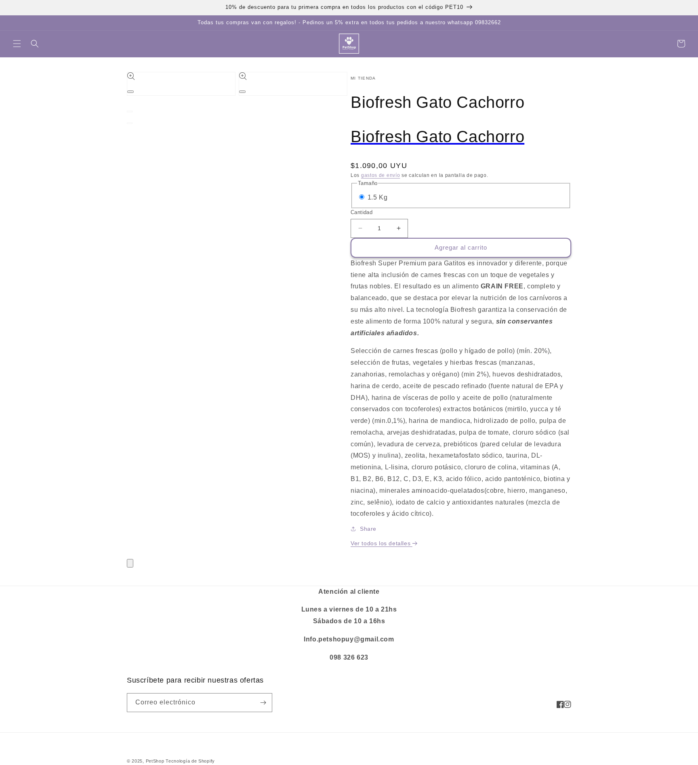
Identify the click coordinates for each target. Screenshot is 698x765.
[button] (17, 44)
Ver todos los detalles (381, 543)
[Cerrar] (130, 563)
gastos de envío (380, 175)
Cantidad (361, 212)
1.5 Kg (378, 197)
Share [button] (368, 528)
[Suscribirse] (263, 702)
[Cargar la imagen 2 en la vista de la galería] (129, 123)
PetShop (155, 761)
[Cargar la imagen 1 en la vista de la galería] (129, 111)
